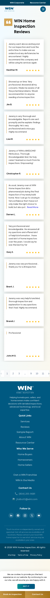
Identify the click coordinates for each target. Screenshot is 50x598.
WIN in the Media (25, 480)
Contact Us (25, 488)
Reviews (25, 427)
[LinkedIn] (11, 515)
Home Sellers (25, 465)
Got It (26, 586)
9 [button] (31, 373)
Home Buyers (25, 454)
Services (25, 422)
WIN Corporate (17, 3)
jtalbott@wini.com (27, 499)
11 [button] (43, 373)
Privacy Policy (36, 555)
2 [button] (13, 373)
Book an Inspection (12, 594)
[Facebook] (18, 515)
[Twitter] (32, 515)
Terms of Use (23, 555)
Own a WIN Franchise (25, 475)
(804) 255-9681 (27, 494)
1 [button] (7, 373)
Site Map (11, 555)
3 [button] (19, 373)
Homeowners (25, 460)
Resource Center (38, 3)
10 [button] (37, 373)
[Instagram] (25, 515)
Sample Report (25, 432)
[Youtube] (39, 515)
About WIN (25, 437)
